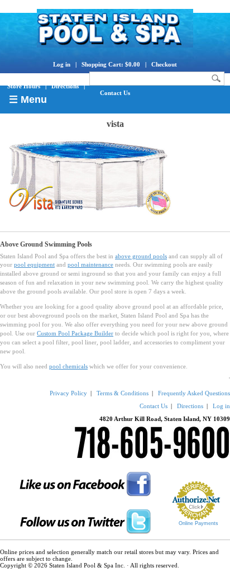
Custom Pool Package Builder (75, 333)
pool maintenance (90, 264)
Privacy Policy (68, 393)
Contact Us (115, 92)
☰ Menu (28, 99)
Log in (61, 64)
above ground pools (141, 256)
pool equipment (34, 264)
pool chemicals (68, 366)
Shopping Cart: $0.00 (111, 64)
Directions (65, 86)
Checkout (164, 64)
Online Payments (198, 523)
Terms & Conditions (122, 393)
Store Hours (23, 86)
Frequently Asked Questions (194, 393)
